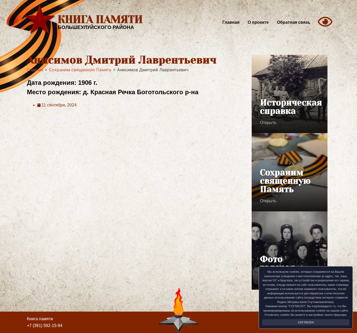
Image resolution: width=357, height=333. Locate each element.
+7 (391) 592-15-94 (44, 325)
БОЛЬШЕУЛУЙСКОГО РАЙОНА (96, 27)
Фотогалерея (277, 263)
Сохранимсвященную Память (285, 181)
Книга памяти (40, 319)
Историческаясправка (291, 107)
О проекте (258, 22)
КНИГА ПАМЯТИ (100, 19)
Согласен (306, 322)
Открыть (268, 122)
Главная (230, 22)
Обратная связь (293, 22)
